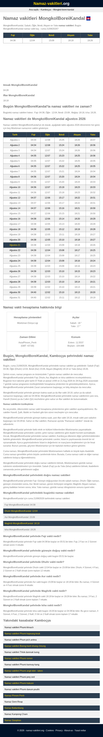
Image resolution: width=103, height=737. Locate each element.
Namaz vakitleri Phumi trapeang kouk (22, 633)
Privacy (59, 730)
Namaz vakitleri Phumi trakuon (19, 683)
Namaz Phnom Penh (14, 695)
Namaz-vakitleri (48, 3)
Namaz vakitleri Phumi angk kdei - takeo (24, 671)
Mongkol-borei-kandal (63, 9)
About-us (68, 730)
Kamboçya (46, 9)
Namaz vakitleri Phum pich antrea (21, 640)
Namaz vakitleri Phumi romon (19, 658)
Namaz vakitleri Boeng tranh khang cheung (25, 646)
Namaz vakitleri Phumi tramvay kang (22, 664)
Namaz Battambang (14, 708)
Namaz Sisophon (13, 720)
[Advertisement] (51, 62)
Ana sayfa (33, 9)
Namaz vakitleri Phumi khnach (19, 627)
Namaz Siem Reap (14, 702)
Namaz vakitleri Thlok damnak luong (22, 652)
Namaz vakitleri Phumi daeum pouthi (22, 689)
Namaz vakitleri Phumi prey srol (20, 677)
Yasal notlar (80, 730)
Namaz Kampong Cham (16, 714)
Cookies (50, 730)
